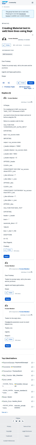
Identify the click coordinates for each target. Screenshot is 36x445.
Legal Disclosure (27, 431)
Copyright (9, 431)
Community (12, 2)
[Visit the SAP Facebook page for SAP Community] (13, 421)
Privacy (9, 426)
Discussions (6, 6)
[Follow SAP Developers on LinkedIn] (22, 421)
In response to (20, 269)
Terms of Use (27, 426)
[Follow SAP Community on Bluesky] (16, 421)
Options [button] (32, 35)
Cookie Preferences (9, 441)
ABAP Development (7, 54)
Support (27, 436)
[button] (3, 45)
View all (4, 412)
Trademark (9, 436)
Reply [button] (31, 83)
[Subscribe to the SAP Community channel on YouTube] (19, 421)
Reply (7, 256)
